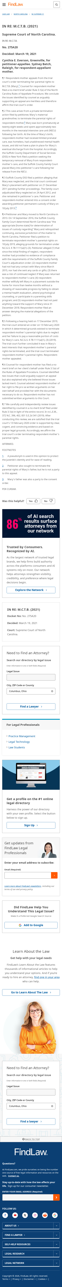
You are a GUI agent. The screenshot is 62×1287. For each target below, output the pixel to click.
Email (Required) (12, 869)
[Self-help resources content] (56, 1244)
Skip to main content (31, 3)
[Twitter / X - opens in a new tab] (25, 1215)
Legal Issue (13, 671)
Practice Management (22, 736)
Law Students (17, 747)
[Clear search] (52, 691)
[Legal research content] (56, 1253)
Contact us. (13, 1175)
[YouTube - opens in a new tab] (15, 1215)
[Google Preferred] (55, 1215)
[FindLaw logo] (16, 4)
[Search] (56, 4)
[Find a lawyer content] (56, 1235)
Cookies (42, 1279)
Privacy (16, 1279)
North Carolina (21, 14)
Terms (5, 1279)
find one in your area (47, 977)
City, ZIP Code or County (20, 685)
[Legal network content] (56, 1263)
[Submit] (54, 875)
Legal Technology (19, 741)
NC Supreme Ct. (38, 14)
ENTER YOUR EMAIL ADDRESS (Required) (22, 1191)
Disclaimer (29, 1279)
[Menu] (4, 4)
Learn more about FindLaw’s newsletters (22, 886)
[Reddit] (45, 1215)
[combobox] (31, 677)
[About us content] (56, 1225)
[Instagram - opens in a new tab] (35, 1215)
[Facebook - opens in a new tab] (5, 1215)
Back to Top (32, 1139)
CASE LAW (6, 14)
